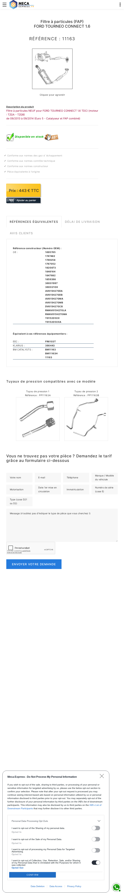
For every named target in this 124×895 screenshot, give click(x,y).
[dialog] (56, 831)
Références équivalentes (34, 221)
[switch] (96, 828)
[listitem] (56, 821)
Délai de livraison (82, 221)
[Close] (103, 777)
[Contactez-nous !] (116, 887)
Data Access (56, 886)
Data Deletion (38, 886)
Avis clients (21, 233)
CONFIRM (33, 875)
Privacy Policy (74, 886)
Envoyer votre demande (34, 564)
